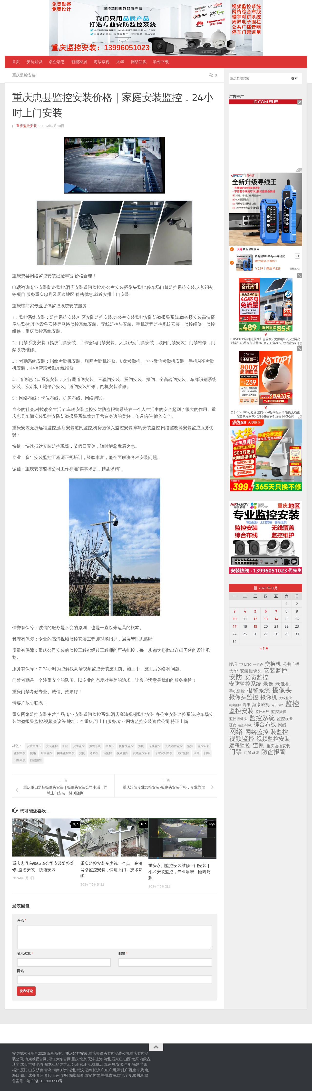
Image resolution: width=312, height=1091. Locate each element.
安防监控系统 (245, 684)
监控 (190, 746)
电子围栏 (277, 705)
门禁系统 (20, 760)
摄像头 (110, 746)
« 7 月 (264, 648)
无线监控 (154, 746)
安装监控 (52, 746)
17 (234, 626)
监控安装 (203, 746)
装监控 (107, 753)
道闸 (196, 753)
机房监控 (235, 705)
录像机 (282, 684)
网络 (33, 753)
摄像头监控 (126, 746)
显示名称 (25, 954)
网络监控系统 (66, 753)
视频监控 (122, 753)
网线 (282, 724)
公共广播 (291, 664)
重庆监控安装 (24, 75)
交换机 (273, 664)
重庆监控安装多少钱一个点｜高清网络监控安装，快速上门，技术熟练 (111, 869)
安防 (65, 746)
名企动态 (57, 61)
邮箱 (122, 954)
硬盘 (232, 725)
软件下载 (161, 61)
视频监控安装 (141, 753)
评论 (21, 920)
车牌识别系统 (164, 753)
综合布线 (265, 725)
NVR (233, 664)
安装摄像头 (34, 746)
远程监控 (183, 753)
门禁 (207, 753)
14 (276, 619)
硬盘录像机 (245, 725)
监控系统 (20, 753)
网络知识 (138, 61)
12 (255, 619)
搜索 (294, 78)
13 (266, 619)
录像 (268, 684)
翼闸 (82, 753)
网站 (20, 971)
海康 (246, 705)
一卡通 (258, 664)
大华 (120, 61)
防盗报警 (36, 760)
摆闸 (141, 746)
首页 (16, 61)
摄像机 (268, 697)
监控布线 (262, 712)
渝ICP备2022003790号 (44, 1081)
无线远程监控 (174, 746)
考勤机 (94, 753)
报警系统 (95, 746)
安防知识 (34, 61)
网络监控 (46, 753)
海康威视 (101, 61)
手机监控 (237, 691)
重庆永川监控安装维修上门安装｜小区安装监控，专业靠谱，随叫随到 (179, 871)
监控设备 (285, 718)
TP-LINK (245, 664)
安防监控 (79, 746)
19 (255, 626)
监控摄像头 (238, 719)
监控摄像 (279, 711)
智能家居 (79, 61)
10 (234, 619)
